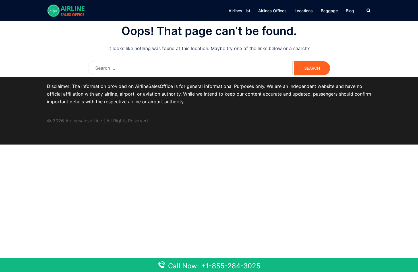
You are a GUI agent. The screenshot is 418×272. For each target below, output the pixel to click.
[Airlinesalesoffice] (66, 10)
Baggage (329, 10)
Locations (304, 10)
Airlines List (239, 10)
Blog (350, 10)
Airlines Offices (272, 10)
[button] (369, 10)
